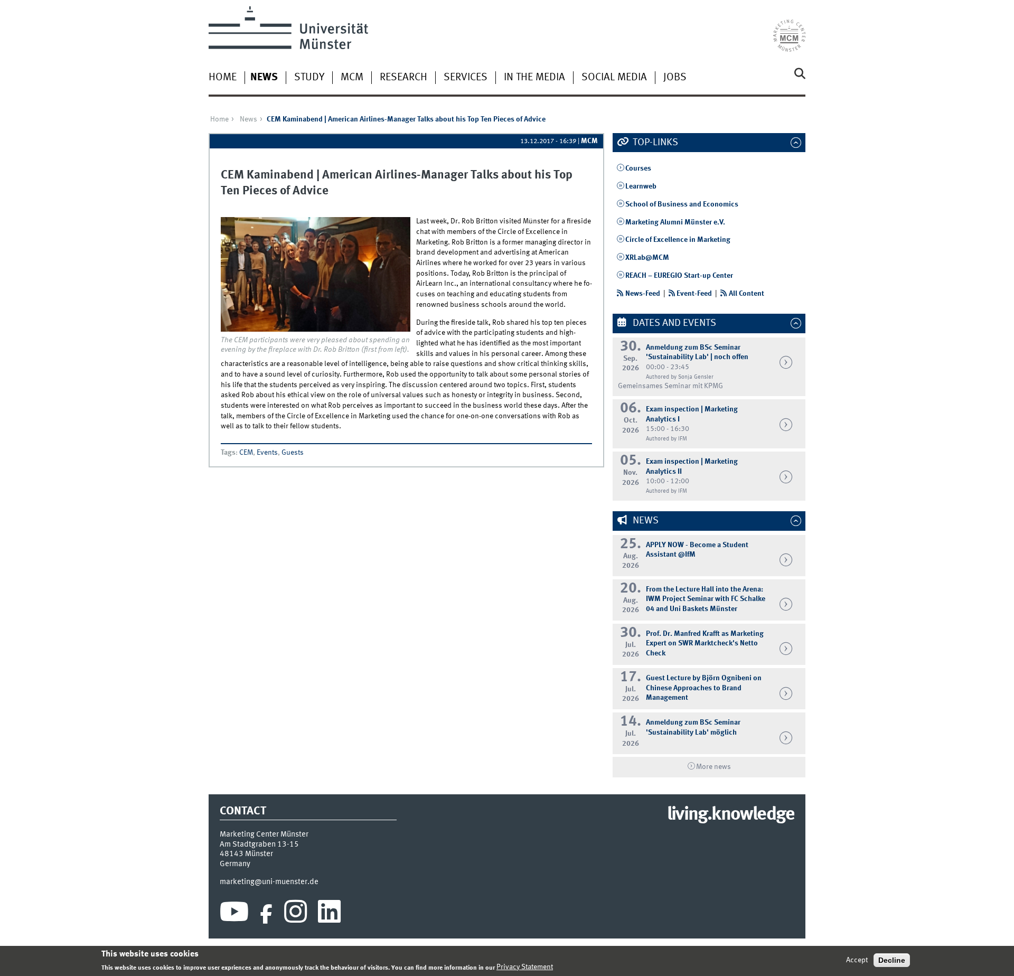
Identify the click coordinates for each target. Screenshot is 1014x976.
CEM (246, 452)
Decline (891, 960)
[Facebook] (266, 914)
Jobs (675, 77)
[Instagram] (295, 914)
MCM (352, 77)
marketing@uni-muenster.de (269, 882)
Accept (857, 960)
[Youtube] (234, 914)
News (264, 77)
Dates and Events (673, 323)
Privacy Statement (524, 967)
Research (403, 77)
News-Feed (642, 293)
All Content (746, 293)
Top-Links (654, 142)
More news (713, 767)
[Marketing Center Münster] (789, 29)
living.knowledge (730, 814)
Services (465, 77)
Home (223, 77)
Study (309, 77)
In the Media (534, 77)
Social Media (614, 77)
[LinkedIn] (329, 914)
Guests (292, 452)
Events (267, 452)
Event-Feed (694, 293)
